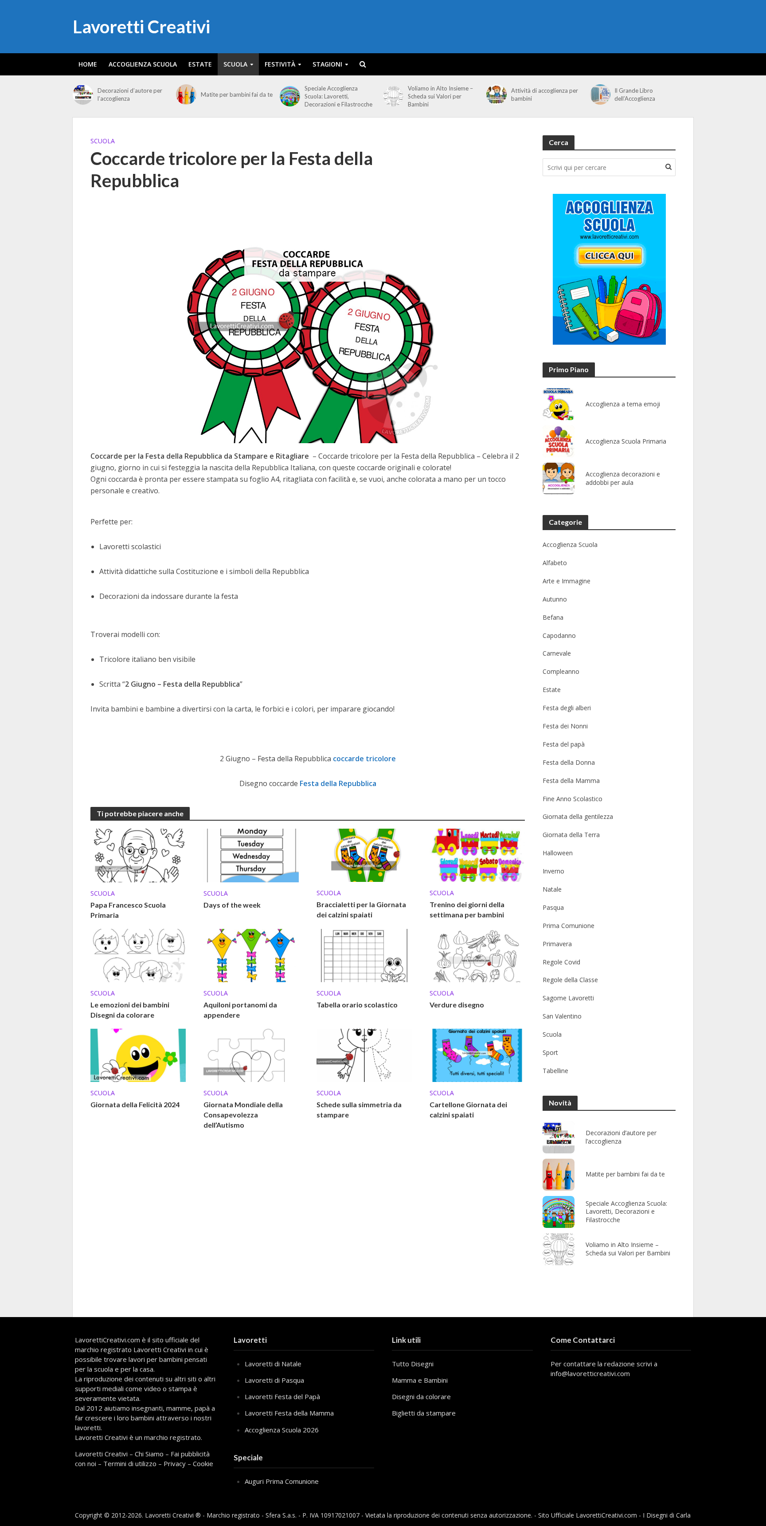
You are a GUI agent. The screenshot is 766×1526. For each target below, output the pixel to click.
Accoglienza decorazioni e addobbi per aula (623, 478)
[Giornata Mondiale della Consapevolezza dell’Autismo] (251, 1054)
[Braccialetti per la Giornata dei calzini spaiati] (364, 854)
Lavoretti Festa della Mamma (289, 1412)
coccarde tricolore (364, 758)
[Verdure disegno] (477, 955)
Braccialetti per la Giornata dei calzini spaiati (361, 909)
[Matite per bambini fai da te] (186, 94)
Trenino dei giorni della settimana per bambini (467, 909)
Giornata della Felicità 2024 (135, 1104)
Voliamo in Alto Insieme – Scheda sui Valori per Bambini (440, 96)
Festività (280, 64)
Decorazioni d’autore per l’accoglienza (130, 94)
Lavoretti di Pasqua (274, 1380)
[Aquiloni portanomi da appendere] (251, 955)
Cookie (203, 1463)
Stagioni (327, 64)
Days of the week (232, 905)
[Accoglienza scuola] (609, 269)
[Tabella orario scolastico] (364, 955)
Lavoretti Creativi (141, 26)
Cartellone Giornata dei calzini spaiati (468, 1109)
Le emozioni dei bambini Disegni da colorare (129, 1009)
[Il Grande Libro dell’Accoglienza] (600, 94)
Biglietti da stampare (424, 1412)
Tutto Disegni (413, 1363)
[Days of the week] (251, 855)
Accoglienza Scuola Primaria (626, 441)
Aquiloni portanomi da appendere (240, 1009)
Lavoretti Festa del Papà (282, 1396)
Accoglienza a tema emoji (623, 404)
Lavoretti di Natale (273, 1363)
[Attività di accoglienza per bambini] (496, 94)
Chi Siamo (149, 1453)
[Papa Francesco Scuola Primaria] (138, 855)
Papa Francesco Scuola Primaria (128, 910)
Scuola (235, 64)
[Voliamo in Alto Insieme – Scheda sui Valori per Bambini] (393, 96)
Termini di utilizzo (129, 1463)
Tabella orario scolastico (357, 1004)
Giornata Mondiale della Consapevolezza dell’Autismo (243, 1114)
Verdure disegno (457, 1004)
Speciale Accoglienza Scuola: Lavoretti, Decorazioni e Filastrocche (338, 96)
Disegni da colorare (421, 1396)
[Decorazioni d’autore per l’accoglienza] (83, 94)
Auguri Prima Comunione (282, 1481)
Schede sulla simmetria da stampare (359, 1109)
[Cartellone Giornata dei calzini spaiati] (477, 1054)
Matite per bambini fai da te (237, 94)
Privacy (175, 1463)
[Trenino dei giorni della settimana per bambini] (477, 854)
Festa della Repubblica (338, 783)
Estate (200, 64)
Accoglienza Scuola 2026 (282, 1429)
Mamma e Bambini (420, 1380)
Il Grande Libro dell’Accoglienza (634, 94)
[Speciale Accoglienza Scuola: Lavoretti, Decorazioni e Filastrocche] (290, 96)
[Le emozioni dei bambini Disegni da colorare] (138, 955)
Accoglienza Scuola (143, 64)
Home (87, 64)
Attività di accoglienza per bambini (544, 94)
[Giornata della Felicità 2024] (138, 1054)
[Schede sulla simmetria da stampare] (364, 1054)
